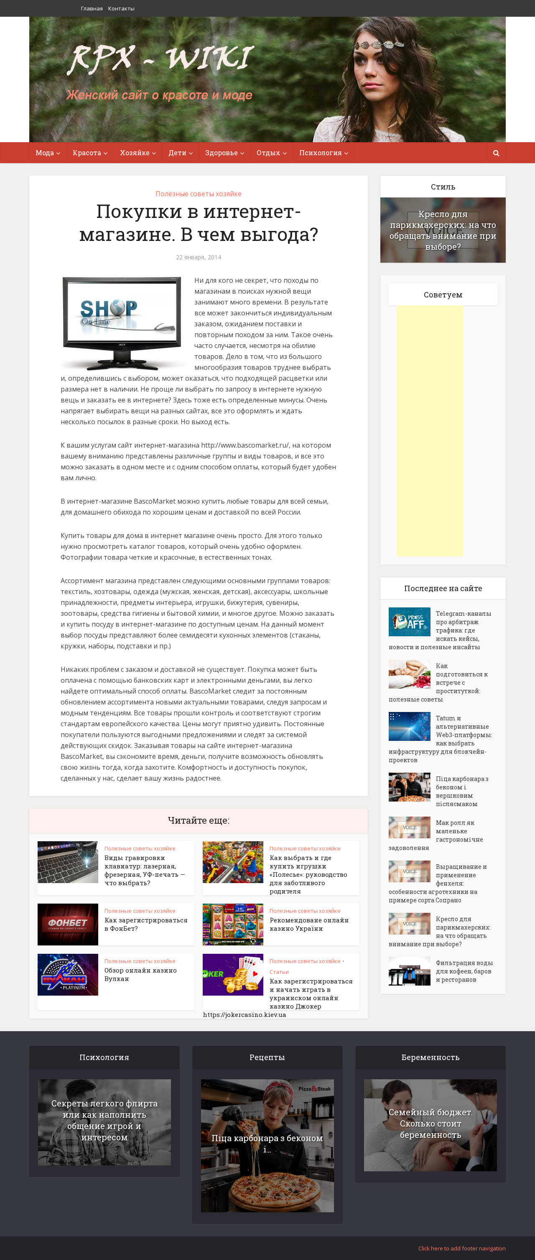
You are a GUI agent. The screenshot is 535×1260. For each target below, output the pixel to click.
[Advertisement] (430, 430)
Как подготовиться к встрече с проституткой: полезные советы (438, 682)
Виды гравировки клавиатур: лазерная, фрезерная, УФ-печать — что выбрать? (144, 870)
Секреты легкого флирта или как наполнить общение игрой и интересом (104, 1120)
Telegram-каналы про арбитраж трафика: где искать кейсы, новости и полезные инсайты (440, 630)
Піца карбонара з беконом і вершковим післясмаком (462, 791)
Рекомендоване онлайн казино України (309, 924)
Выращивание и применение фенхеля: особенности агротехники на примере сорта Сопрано (438, 883)
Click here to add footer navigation (462, 1248)
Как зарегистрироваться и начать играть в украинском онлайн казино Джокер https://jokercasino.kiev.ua (278, 998)
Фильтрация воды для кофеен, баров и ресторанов (464, 971)
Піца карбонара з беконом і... (267, 1143)
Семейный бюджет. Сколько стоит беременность (431, 1123)
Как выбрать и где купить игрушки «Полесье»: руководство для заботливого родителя (308, 874)
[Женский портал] (160, 74)
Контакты (121, 8)
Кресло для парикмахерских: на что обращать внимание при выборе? (443, 230)
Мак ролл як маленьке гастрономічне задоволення (436, 835)
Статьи (279, 972)
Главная (92, 8)
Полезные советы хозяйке (198, 193)
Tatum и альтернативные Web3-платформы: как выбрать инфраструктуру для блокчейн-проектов (440, 739)
